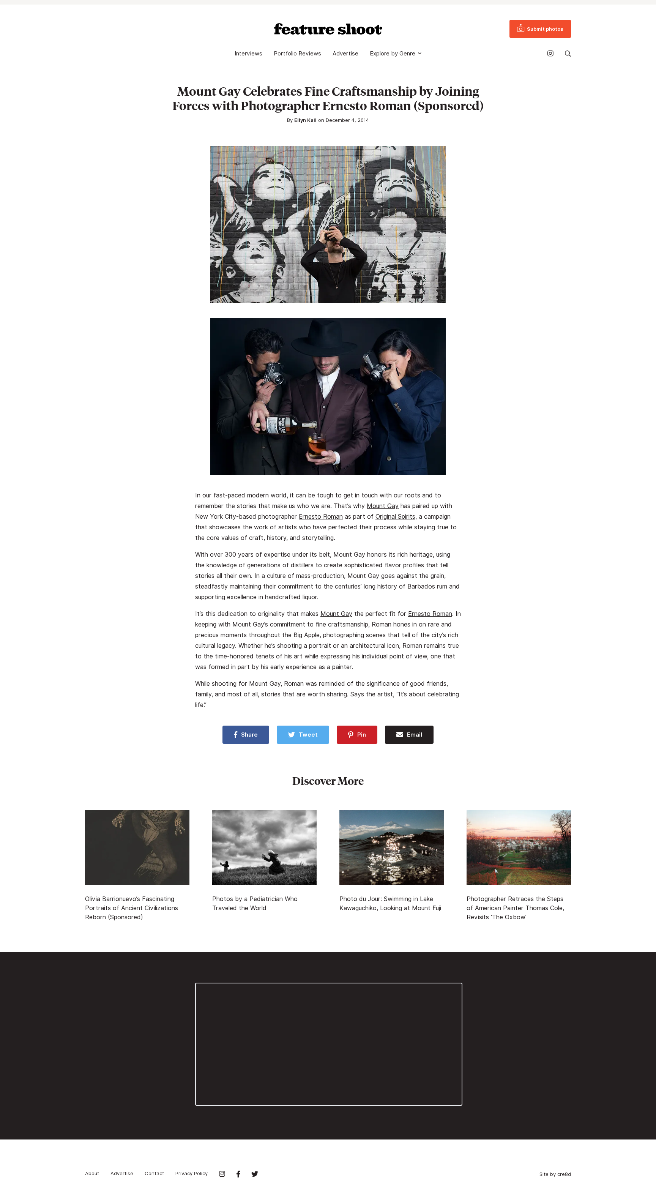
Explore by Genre (392, 53)
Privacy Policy (191, 1173)
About (92, 1173)
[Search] (568, 53)
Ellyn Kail (305, 120)
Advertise (345, 53)
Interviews (248, 53)
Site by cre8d (555, 1174)
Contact (154, 1173)
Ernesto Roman (321, 516)
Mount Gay (383, 506)
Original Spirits (395, 516)
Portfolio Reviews (297, 53)
